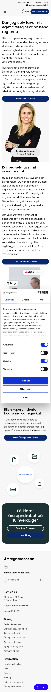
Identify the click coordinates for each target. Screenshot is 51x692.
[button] (5, 11)
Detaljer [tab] (25, 300)
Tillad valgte (25, 389)
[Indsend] (40, 580)
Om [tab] (41, 300)
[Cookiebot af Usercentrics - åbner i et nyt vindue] (36, 292)
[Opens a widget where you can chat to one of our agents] (41, 687)
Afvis (25, 397)
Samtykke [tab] (9, 300)
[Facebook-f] (6, 567)
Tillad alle (25, 381)
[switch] (44, 353)
